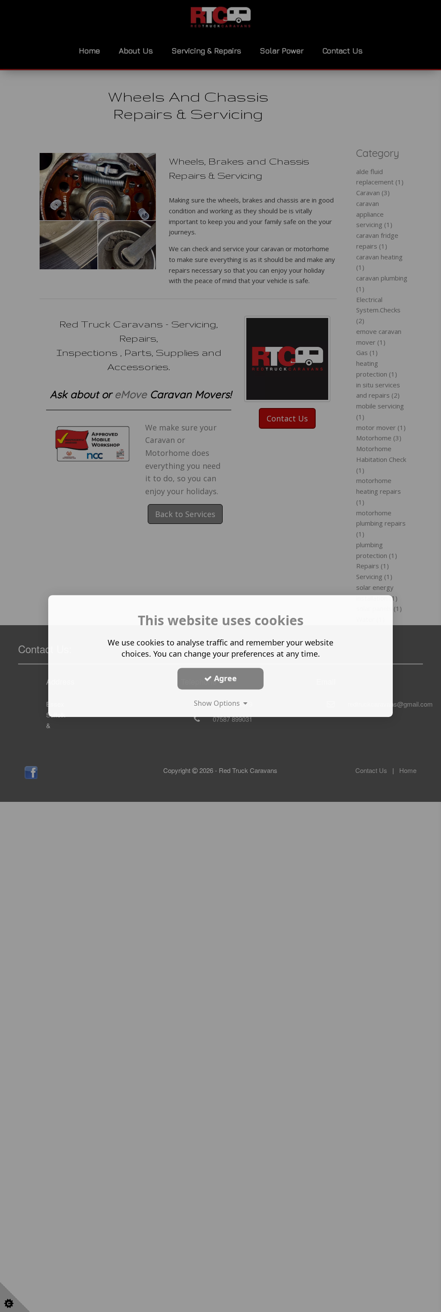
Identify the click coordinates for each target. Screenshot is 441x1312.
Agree (224, 678)
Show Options (218, 703)
